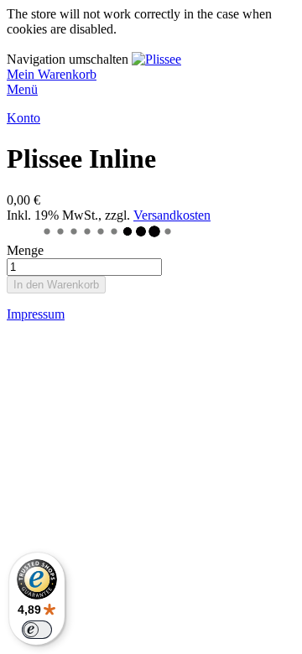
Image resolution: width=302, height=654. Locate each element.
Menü (22, 89)
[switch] (37, 629)
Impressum (36, 314)
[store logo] (156, 59)
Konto (23, 118)
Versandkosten (172, 215)
